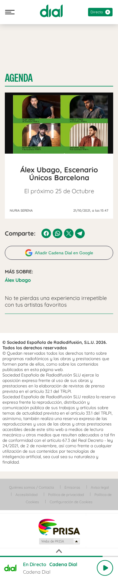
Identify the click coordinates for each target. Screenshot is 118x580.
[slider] (59, 556)
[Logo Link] (51, 10)
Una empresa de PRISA (59, 526)
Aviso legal (100, 487)
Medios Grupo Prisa (59, 541)
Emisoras (72, 487)
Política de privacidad (66, 494)
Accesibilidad (26, 494)
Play (105, 568)
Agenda (19, 78)
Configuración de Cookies (71, 502)
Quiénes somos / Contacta (31, 487)
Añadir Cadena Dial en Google (64, 252)
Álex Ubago (18, 280)
